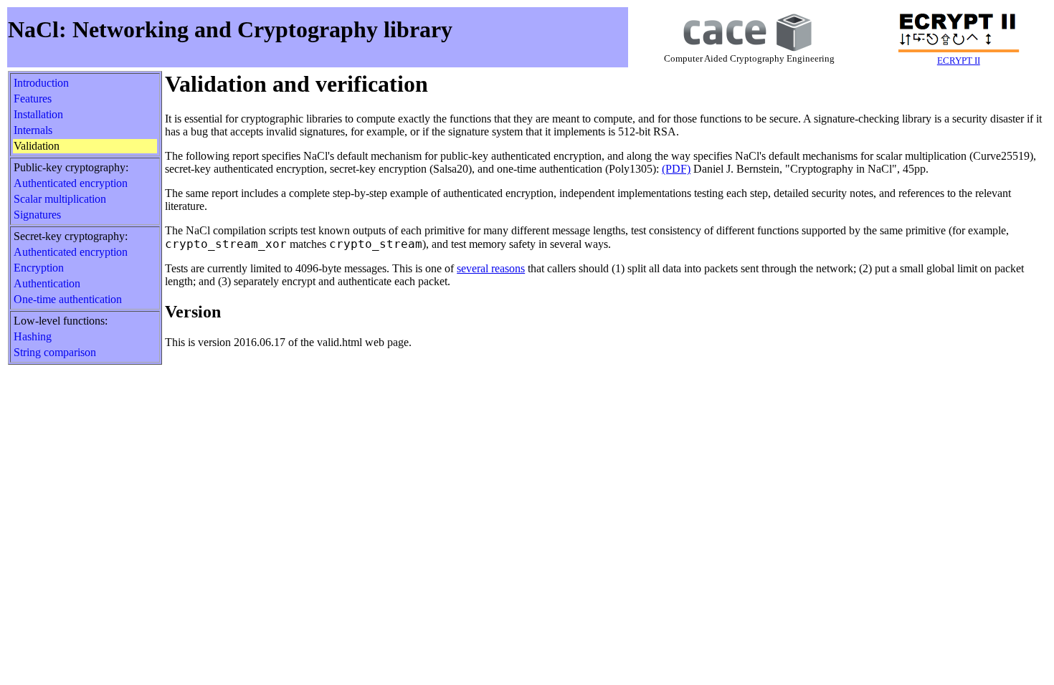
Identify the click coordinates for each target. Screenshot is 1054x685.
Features (33, 98)
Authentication (47, 283)
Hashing (33, 336)
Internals (33, 130)
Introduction (41, 83)
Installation (38, 114)
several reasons (491, 268)
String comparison (55, 352)
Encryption (39, 268)
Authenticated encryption (71, 183)
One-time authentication (68, 299)
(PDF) (676, 169)
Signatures (37, 215)
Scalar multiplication (60, 199)
